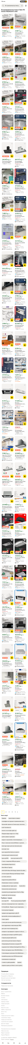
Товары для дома (5, 1003)
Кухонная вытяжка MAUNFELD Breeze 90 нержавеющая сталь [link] (7, 377)
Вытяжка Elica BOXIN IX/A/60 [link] (7, 609)
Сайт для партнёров (6, 980)
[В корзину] (12, 27)
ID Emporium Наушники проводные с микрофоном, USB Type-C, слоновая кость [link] (7, 430)
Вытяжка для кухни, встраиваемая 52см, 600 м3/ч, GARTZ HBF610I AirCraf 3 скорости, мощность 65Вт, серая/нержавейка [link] (20, 271)
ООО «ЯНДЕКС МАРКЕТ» (11, 1037)
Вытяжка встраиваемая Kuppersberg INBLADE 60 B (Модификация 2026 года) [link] (20, 637)
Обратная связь (5, 1030)
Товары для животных (6, 1019)
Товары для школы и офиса (7, 1015)
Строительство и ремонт (7, 1021)
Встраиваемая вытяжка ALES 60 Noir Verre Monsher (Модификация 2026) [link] (7, 637)
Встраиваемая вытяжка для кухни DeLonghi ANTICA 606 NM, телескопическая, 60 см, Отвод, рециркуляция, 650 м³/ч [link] (20, 216)
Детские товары (5, 1023)
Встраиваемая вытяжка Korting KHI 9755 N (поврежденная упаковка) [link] (20, 609)
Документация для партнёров (8, 978)
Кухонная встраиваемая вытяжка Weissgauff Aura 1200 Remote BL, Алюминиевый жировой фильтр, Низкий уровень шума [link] (20, 772)
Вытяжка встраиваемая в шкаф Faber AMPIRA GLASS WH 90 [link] (20, 403)
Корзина (19, 1043)
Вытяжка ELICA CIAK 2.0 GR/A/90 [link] (20, 799)
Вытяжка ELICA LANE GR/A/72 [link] (7, 558)
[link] (4, 818)
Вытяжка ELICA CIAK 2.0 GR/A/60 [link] (7, 772)
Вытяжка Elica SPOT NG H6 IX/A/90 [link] (7, 688)
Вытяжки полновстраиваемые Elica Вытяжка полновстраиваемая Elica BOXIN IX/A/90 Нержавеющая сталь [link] (7, 742)
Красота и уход (4, 1007)
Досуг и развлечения (6, 991)
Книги (2, 1013)
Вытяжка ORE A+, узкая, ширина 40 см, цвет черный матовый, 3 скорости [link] (7, 351)
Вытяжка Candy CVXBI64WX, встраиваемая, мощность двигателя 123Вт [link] (7, 188)
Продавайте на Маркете (7, 976)
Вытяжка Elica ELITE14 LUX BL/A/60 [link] (20, 716)
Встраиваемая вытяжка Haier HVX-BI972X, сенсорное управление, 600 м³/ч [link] (20, 431)
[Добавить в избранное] (12, 15)
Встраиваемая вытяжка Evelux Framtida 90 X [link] (18, 663)
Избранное (14, 1043)
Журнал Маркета (5, 1034)
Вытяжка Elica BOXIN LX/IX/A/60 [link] (20, 558)
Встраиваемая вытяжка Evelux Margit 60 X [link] (20, 742)
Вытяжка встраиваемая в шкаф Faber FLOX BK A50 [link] (20, 533)
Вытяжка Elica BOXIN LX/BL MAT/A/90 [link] (7, 298)
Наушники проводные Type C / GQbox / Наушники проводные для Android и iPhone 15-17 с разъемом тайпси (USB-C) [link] (7, 326)
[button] (26, 6)
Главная (3, 1043)
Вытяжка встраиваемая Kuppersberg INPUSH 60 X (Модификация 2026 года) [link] (7, 134)
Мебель (3, 993)
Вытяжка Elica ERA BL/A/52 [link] (19, 507)
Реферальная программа (7, 985)
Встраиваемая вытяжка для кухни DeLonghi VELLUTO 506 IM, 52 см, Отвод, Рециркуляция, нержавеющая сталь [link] (20, 134)
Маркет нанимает (5, 1032)
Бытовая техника (5, 995)
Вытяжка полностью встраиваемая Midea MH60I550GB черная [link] (7, 507)
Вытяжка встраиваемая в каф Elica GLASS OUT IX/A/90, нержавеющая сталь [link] (7, 271)
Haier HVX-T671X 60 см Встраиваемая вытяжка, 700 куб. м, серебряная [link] (7, 456)
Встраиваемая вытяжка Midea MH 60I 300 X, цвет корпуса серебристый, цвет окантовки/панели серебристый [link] (20, 351)
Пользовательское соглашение (8, 1028)
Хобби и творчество (6, 1009)
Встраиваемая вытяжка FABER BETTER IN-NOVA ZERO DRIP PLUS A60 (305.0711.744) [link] (20, 162)
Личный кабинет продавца (7, 974)
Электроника (4, 999)
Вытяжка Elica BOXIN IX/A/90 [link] (20, 243)
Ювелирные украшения (6, 1025)
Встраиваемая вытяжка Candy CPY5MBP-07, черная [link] (7, 403)
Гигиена (3, 997)
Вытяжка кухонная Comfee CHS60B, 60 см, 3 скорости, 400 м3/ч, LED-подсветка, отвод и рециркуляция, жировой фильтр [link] (7, 799)
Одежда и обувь (5, 1001)
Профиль (25, 1043)
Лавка (8, 1043)
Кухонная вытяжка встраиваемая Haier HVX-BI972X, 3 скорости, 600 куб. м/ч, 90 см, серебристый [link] (7, 243)
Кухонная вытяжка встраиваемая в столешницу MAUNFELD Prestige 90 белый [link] (19, 326)
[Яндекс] (12, 1039)
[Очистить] (22, 6)
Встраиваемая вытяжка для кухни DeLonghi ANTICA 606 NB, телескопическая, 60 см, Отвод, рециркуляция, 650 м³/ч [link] (20, 298)
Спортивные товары (6, 1017)
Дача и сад (3, 1011)
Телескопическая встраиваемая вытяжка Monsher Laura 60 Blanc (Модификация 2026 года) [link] (20, 33)
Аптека (3, 1005)
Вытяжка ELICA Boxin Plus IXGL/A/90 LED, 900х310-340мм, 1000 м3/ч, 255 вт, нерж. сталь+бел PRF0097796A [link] (20, 456)
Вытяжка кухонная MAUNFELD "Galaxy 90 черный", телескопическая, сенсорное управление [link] (20, 188)
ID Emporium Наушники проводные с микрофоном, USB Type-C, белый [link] (20, 377)
